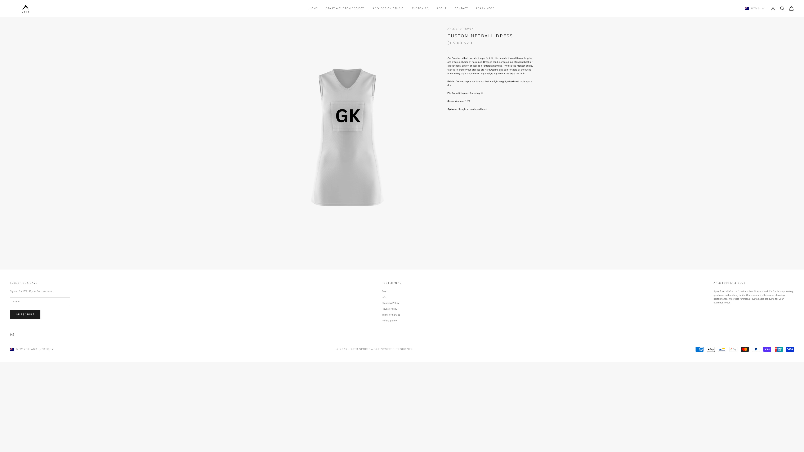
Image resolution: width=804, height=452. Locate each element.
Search (385, 291)
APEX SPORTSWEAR (461, 29)
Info (384, 297)
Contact (461, 8)
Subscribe (25, 314)
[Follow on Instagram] (12, 335)
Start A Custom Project (345, 8)
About (441, 8)
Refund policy (389, 320)
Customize (420, 8)
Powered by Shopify (396, 349)
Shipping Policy (390, 303)
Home (313, 8)
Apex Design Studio (388, 8)
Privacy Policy (389, 308)
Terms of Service (391, 314)
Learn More (485, 8)
